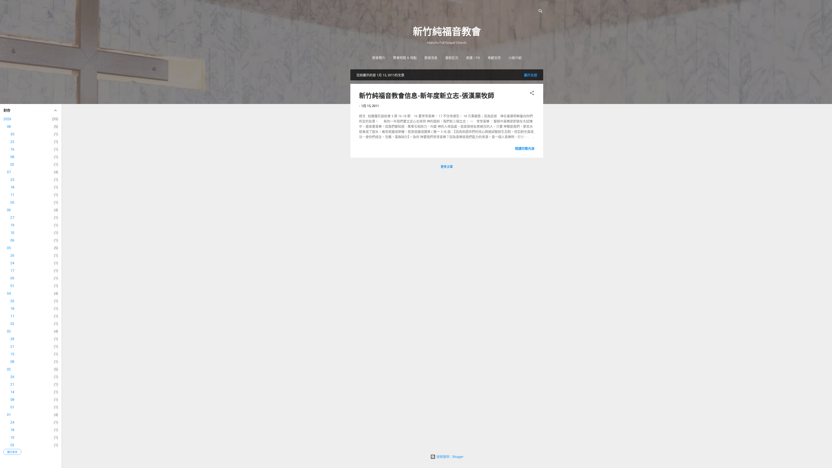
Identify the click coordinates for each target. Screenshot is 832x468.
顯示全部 (530, 75)
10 (12, 233)
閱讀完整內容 (525, 149)
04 (9, 293)
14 (12, 392)
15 (12, 354)
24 (12, 263)
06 (9, 210)
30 (12, 134)
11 (12, 195)
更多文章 (447, 166)
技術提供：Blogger (449, 457)
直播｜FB (473, 58)
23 (12, 142)
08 (9, 127)
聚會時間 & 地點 (405, 58)
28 (12, 339)
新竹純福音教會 (447, 31)
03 (12, 324)
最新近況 (451, 58)
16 (12, 149)
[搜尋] (540, 11)
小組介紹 (515, 58)
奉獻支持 (494, 58)
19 (12, 225)
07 (9, 172)
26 (12, 256)
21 (12, 346)
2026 (7, 119)
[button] (532, 93)
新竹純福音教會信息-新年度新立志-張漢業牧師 (426, 95)
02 (12, 164)
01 (12, 286)
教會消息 (430, 58)
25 (12, 180)
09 (12, 278)
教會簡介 (378, 58)
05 (12, 202)
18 (12, 187)
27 (12, 218)
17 (12, 271)
